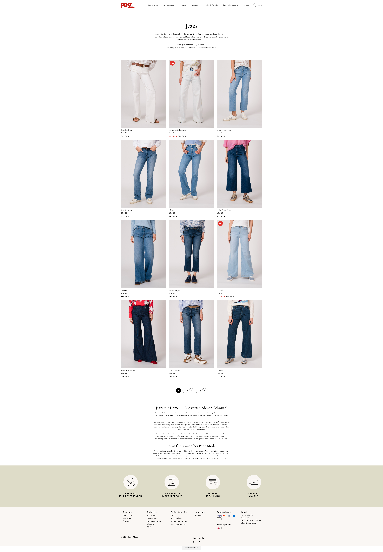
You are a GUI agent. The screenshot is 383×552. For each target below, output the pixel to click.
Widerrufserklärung (179, 521)
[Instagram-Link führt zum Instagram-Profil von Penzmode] (199, 542)
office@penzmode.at (249, 523)
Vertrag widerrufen (178, 524)
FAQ (173, 515)
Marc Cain (127, 518)
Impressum (151, 515)
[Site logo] (128, 5)
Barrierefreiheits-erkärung (154, 522)
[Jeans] (143, 94)
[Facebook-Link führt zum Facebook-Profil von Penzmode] (194, 542)
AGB (149, 527)
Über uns (126, 521)
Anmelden (199, 515)
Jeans (124, 133)
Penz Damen (128, 515)
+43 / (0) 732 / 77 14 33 (251, 520)
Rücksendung (176, 518)
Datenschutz (152, 518)
